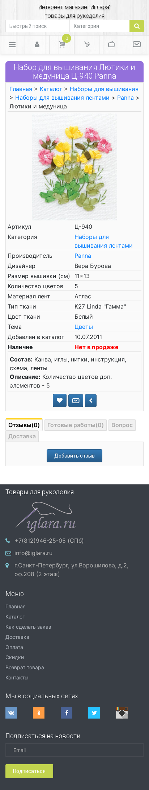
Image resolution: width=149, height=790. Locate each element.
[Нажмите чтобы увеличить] (75, 166)
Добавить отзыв (74, 456)
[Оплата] (111, 45)
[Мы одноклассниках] (46, 713)
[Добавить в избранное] (60, 400)
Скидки (14, 657)
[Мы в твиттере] (102, 713)
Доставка (22, 436)
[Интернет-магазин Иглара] (45, 516)
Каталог (51, 88)
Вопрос (122, 425)
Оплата (14, 647)
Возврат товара (24, 667)
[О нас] (136, 45)
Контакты (17, 677)
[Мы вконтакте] (19, 713)
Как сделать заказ (28, 627)
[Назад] (91, 400)
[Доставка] (86, 45)
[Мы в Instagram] (130, 713)
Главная (20, 88)
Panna (125, 97)
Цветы (83, 326)
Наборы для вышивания (104, 88)
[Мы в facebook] (74, 713)
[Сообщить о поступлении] (75, 400)
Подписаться (29, 771)
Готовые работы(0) (75, 425)
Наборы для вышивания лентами (62, 97)
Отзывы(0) (24, 425)
